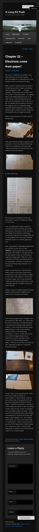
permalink (16, 441)
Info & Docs (21, 38)
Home (7, 34)
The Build (25, 34)
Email (12, 501)
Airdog (31, 439)
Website (11, 512)
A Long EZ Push (15, 12)
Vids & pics (9, 42)
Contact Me (18, 42)
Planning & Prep (10, 38)
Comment (12, 466)
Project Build (23, 439)
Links (29, 38)
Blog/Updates (16, 34)
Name (12, 491)
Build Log (34, 8)
